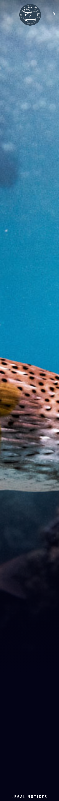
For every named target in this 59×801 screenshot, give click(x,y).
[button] (4, 13)
